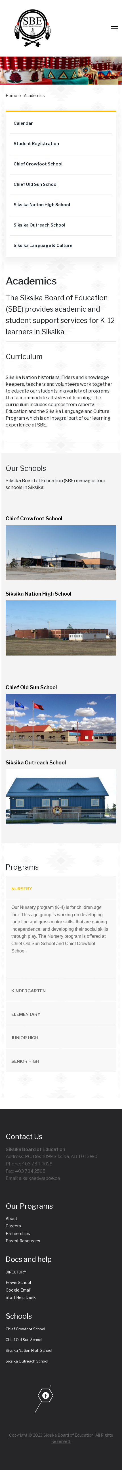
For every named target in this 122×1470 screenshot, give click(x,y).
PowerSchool (18, 1282)
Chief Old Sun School (36, 184)
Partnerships (18, 1233)
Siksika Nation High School (42, 204)
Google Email (18, 1290)
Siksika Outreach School (39, 225)
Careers (13, 1225)
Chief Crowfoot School (38, 164)
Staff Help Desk (21, 1297)
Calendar (23, 123)
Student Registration (36, 143)
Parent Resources (23, 1240)
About (11, 1218)
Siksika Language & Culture (43, 245)
